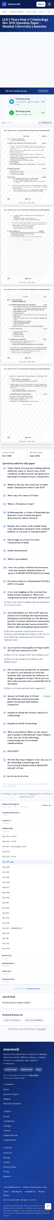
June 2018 (6, 882)
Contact (7, 1162)
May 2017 (5, 887)
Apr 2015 (5, 903)
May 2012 (5, 933)
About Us (7, 1153)
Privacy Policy (9, 1167)
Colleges (7, 1126)
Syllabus (7, 1099)
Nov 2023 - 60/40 (9, 857)
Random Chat (26, 1069)
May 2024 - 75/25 (9, 841)
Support (7, 1176)
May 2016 (6, 893)
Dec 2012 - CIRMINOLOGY (12, 928)
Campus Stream (10, 1135)
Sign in (41, 4)
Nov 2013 (5, 923)
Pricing (6, 1157)
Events (6, 1116)
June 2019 (6, 867)
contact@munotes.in (33, 989)
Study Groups (10, 1069)
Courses (7, 1130)
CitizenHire (34, 1075)
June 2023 (6, 852)
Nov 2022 (8, 862)
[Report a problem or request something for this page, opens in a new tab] (48, 1206)
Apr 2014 (5, 913)
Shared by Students (12, 1103)
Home (4, 12)
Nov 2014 (5, 918)
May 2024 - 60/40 (9, 836)
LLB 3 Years (32, 12)
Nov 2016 (5, 898)
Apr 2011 (5, 938)
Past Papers (16, 1191)
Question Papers (17, 12)
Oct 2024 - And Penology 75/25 (14, 847)
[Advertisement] (27, 60)
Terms (6, 1171)
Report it (32, 794)
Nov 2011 (5, 943)
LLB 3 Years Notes (12, 1020)
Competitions (9, 1140)
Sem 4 (41, 12)
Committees (9, 1121)
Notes (6, 1089)
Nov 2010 (6, 949)
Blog (39, 1069)
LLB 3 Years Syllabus (34, 1020)
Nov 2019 (5, 872)
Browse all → (47, 805)
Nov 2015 (5, 908)
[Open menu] (49, 4)
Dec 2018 (5, 877)
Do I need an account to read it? (26, 1002)
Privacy (41, 1191)
